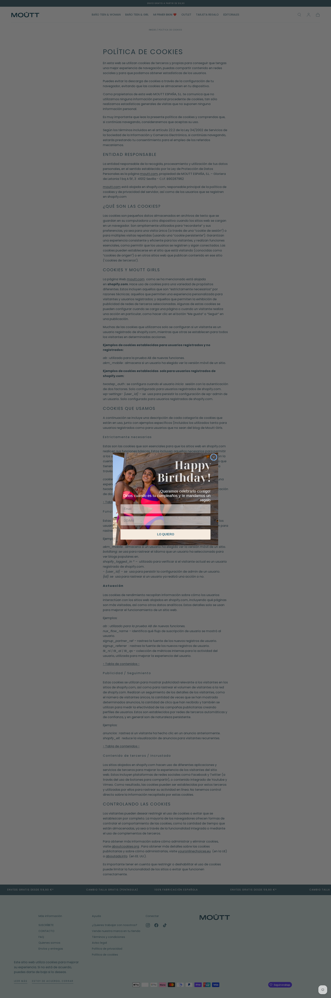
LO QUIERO (165, 534)
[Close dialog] (214, 457)
